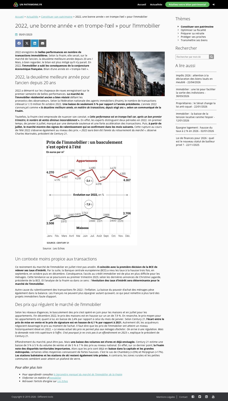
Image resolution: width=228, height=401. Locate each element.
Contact (183, 397)
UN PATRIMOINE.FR (30, 4)
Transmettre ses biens (194, 40)
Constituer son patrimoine (56, 16)
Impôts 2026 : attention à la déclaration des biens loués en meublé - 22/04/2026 (194, 79)
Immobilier (55, 377)
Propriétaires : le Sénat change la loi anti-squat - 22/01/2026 (196, 104)
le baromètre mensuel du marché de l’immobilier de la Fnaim (88, 374)
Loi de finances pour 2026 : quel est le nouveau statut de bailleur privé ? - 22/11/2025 (195, 141)
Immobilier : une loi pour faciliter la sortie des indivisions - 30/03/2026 (196, 93)
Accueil (142, 4)
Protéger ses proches (193, 36)
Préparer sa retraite (192, 33)
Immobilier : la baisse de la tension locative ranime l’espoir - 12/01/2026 (195, 117)
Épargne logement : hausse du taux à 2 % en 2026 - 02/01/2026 (195, 129)
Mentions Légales (165, 397)
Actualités (156, 4)
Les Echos (62, 381)
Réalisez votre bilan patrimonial (187, 4)
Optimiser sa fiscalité (193, 30)
